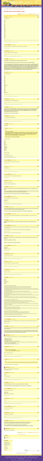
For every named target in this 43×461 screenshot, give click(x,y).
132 (36, 432)
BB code (5, 446)
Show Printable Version (7, 437)
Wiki (29, 5)
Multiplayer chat (29, 0)
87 (34, 432)
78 (27, 432)
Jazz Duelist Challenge (22, 0)
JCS (22, 5)
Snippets (25, 5)
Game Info (14, 5)
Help (31, 5)
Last (38, 432)
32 (24, 432)
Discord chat (34, 0)
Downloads (6, 5)
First (23, 432)
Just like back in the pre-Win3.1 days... (15, 11)
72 (25, 432)
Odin (6, 128)
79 (28, 432)
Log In (34, 5)
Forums (10, 5)
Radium (7, 58)
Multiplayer (19, 5)
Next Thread (23, 434)
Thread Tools (37, 15)
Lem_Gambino (8, 44)
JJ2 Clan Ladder (26, 0)
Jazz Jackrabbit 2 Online (21, 3)
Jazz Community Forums (17, 0)
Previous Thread (20, 434)
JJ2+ (32, 0)
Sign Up (37, 5)
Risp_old (7, 115)
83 (31, 432)
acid (6, 17)
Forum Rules (5, 450)
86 (33, 432)
